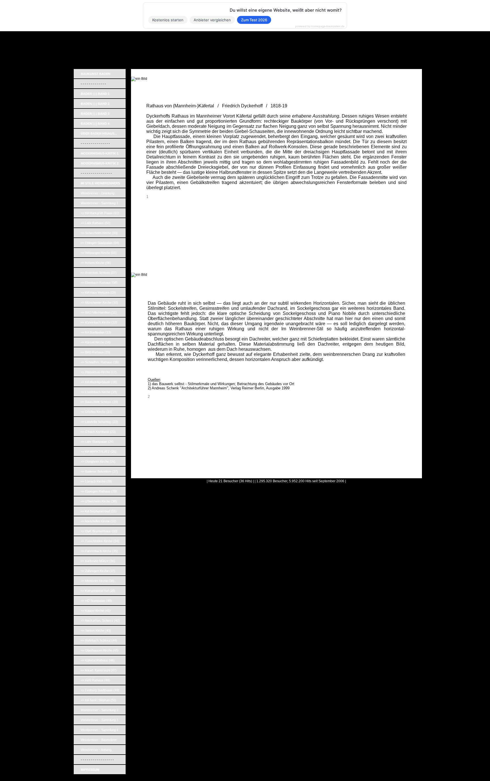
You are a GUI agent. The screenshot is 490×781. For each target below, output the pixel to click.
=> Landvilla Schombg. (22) (99, 421)
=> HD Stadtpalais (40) (96, 600)
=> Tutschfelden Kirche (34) (100, 541)
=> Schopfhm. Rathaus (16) (100, 362)
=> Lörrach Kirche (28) (96, 481)
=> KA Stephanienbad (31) (99, 511)
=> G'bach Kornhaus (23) (98, 431)
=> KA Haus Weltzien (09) (98, 292)
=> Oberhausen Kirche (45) (100, 650)
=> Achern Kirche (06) (96, 262)
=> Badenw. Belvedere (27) (99, 471)
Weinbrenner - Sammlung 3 (99, 720)
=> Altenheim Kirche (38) (97, 580)
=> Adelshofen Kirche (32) (98, 521)
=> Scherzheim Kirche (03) (99, 233)
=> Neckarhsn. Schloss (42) (100, 620)
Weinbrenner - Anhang (96, 749)
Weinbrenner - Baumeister (99, 740)
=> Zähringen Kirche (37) (98, 571)
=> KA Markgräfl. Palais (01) (100, 213)
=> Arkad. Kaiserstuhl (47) (99, 670)
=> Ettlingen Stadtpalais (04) (100, 243)
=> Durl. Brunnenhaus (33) (99, 531)
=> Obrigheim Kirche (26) (98, 461)
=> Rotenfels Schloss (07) (99, 272)
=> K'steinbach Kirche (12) (99, 322)
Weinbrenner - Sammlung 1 (99, 203)
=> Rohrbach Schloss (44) (99, 640)
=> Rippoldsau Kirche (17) (99, 372)
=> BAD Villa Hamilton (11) (99, 312)
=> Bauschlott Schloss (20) (99, 402)
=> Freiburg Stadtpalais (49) (100, 690)
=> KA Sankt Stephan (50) (98, 700)
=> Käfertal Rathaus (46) (98, 660)
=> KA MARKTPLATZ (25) (98, 451)
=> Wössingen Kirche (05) (99, 252)
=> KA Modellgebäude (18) (99, 382)
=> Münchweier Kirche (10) (99, 302)
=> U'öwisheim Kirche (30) (99, 501)
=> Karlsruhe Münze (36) (98, 561)
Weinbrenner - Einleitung (97, 193)
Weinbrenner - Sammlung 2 (99, 710)
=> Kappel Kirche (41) (96, 610)
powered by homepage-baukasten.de (320, 26)
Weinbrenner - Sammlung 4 (99, 730)
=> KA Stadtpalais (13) (96, 332)
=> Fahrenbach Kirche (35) (99, 551)
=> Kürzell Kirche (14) (96, 342)
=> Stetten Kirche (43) (96, 630)
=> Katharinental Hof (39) (98, 590)
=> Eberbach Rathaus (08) (99, 282)
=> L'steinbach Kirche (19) (99, 392)
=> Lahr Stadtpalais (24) (97, 441)
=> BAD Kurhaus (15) (95, 352)
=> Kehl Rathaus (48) (95, 680)
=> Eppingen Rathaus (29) (99, 491)
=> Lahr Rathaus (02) (95, 223)
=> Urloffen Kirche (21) (96, 412)
